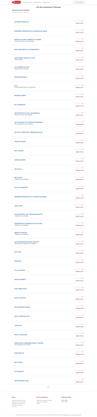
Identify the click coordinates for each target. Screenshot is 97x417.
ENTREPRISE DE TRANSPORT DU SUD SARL (28, 223)
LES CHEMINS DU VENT (21, 67)
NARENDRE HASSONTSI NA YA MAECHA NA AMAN (30, 197)
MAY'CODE (17, 252)
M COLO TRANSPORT (21, 187)
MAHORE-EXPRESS (20, 77)
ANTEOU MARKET (20, 279)
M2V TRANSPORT (19, 105)
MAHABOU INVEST (20, 95)
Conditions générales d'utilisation (19, 400)
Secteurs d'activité (37, 2)
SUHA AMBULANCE (20, 289)
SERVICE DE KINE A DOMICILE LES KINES (27, 39)
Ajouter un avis (79, 23)
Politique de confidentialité (17, 405)
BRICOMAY (17, 261)
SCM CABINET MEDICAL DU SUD (24, 58)
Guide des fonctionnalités (42, 402)
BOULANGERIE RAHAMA (22, 307)
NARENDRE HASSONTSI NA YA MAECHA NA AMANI (30, 31)
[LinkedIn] (66, 400)
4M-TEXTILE (18, 169)
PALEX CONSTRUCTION (21, 316)
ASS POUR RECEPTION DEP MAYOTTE (26, 242)
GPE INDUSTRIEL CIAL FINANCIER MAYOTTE (28, 214)
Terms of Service (75, 415)
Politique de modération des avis (18, 402)
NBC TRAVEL (18, 177)
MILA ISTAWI (18, 362)
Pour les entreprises (79, 2)
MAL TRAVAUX (19, 151)
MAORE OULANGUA (20, 233)
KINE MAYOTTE (19, 353)
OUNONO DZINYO (20, 160)
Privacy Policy (66, 415)
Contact (38, 403)
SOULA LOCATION (20, 298)
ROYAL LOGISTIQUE (20, 335)
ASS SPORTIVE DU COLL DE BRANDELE (27, 113)
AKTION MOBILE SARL (21, 381)
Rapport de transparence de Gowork (44, 400)
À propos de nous (46, 2)
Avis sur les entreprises (27, 2)
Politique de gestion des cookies (18, 403)
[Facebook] (62, 400)
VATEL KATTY (18, 206)
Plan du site (14, 406)
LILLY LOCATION (19, 270)
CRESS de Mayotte (20, 141)
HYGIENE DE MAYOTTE (21, 22)
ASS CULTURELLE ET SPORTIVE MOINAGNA (28, 122)
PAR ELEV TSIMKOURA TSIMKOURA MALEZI (28, 132)
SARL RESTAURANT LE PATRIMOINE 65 (26, 49)
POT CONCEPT (19, 371)
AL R (15, 85)
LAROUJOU (18, 325)
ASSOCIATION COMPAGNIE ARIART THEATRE (28, 343)
